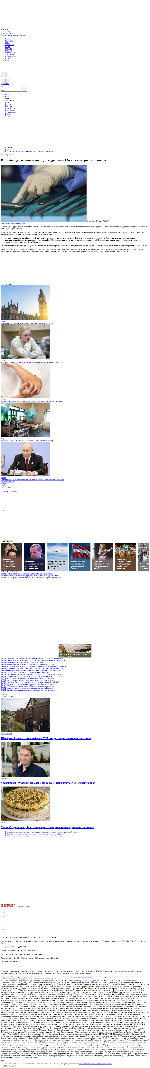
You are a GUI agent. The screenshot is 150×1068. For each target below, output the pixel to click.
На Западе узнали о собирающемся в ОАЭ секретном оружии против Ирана (31, 578)
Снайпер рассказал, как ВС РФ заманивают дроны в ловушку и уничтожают (32, 658)
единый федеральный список (82, 977)
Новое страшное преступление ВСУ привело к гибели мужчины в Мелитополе (33, 660)
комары (3, 484)
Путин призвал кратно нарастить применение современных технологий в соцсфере (32, 480)
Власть (3, 478)
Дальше (4, 694)
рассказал (126, 240)
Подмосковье (6, 487)
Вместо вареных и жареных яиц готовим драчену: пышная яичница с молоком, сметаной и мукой (42, 832)
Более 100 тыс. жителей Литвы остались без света (22, 662)
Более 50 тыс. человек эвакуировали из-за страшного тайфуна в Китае (29, 576)
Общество (4, 360)
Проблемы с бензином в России (13, 35)
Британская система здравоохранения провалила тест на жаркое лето (27, 323)
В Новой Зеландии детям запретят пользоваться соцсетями (25, 672)
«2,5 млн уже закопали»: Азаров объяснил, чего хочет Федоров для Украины (32, 668)
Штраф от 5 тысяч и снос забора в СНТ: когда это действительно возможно (46, 738)
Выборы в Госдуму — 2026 (11, 33)
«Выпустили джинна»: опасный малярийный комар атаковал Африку (27, 441)
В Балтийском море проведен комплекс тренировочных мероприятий (29, 690)
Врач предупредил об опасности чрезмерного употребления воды (28, 664)
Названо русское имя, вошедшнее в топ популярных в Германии (27, 688)
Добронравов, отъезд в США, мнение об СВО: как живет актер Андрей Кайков (48, 782)
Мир (2, 439)
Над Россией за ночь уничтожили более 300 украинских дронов (27, 574)
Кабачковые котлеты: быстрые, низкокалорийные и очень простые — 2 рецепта (35, 834)
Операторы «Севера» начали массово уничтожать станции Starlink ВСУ (30, 682)
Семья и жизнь (6, 734)
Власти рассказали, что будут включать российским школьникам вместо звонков (33, 666)
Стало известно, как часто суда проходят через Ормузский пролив (28, 684)
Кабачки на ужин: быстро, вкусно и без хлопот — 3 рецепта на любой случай (34, 836)
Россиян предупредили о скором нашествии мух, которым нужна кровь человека (31, 401)
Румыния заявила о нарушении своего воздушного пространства (27, 680)
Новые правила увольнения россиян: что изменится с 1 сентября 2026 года (31, 674)
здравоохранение (7, 482)
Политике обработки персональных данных (95, 1064)
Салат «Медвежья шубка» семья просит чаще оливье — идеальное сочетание (47, 827)
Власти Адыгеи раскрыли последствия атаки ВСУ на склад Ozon (27, 678)
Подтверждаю (10, 1066)
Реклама (26, 906)
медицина (4, 486)
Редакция (19, 906)
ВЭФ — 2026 (6, 31)
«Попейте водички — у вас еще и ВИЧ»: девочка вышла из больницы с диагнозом (32, 362)
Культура (4, 778)
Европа (3, 321)
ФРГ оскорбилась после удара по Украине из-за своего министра (27, 686)
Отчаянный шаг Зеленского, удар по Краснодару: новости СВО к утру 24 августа (33, 676)
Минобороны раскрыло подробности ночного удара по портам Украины (30, 670)
